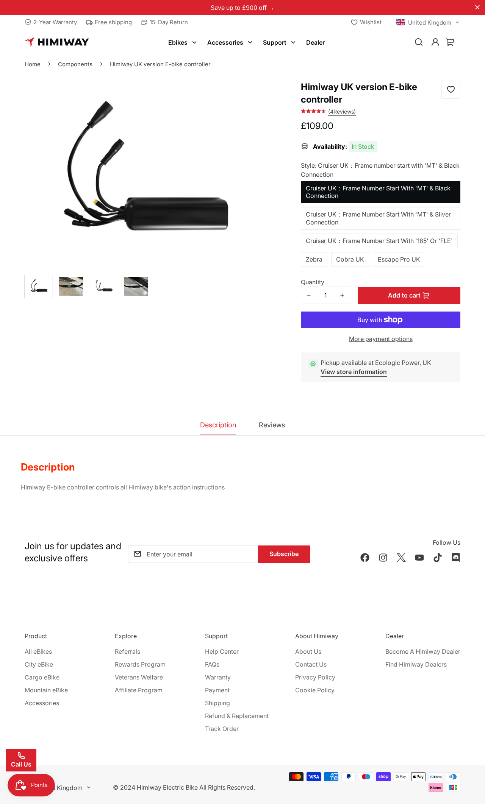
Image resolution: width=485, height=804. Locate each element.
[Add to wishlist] (450, 90)
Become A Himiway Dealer (422, 651)
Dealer (315, 42)
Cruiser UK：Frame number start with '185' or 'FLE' (379, 241)
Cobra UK (350, 259)
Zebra (314, 259)
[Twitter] (401, 557)
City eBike (39, 664)
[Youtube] (419, 557)
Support (274, 42)
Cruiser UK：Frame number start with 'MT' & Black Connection (378, 192)
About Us (308, 651)
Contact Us (311, 664)
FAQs (212, 664)
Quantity (312, 282)
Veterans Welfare (139, 677)
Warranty (218, 677)
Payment (217, 690)
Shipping (217, 703)
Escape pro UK (399, 259)
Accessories (225, 42)
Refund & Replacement (237, 716)
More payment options (381, 339)
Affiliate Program (139, 690)
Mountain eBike (46, 690)
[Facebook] (364, 557)
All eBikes (38, 651)
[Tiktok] (437, 557)
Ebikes (178, 42)
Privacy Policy (315, 677)
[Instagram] (383, 557)
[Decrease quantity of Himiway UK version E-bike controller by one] (308, 295)
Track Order (222, 728)
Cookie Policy (315, 690)
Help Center (222, 651)
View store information (354, 372)
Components (75, 64)
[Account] (435, 42)
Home (33, 64)
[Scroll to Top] (470, 762)
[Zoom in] (246, 134)
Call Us (21, 764)
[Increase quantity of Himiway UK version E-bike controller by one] (342, 295)
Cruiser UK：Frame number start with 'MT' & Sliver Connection (378, 218)
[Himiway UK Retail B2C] (57, 42)
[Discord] (455, 557)
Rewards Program (140, 664)
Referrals (127, 651)
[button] (450, 42)
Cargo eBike (42, 677)
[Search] (419, 42)
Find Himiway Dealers (416, 664)
